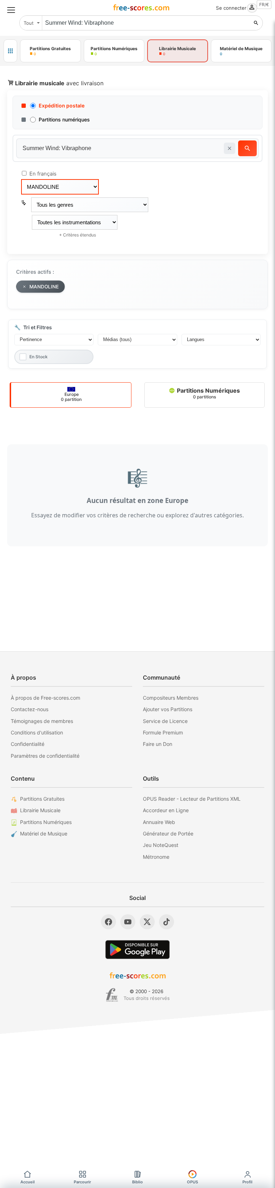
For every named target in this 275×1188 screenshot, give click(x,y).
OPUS (192, 1181)
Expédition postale (62, 105)
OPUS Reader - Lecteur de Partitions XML (192, 799)
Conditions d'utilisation (37, 732)
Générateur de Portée (168, 833)
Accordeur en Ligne (166, 810)
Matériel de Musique (43, 833)
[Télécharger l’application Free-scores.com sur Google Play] (137, 949)
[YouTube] (127, 921)
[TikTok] (166, 921)
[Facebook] (108, 921)
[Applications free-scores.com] (10, 50)
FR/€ (264, 4)
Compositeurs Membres (170, 698)
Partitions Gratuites (42, 799)
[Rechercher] (256, 23)
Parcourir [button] (82, 1181)
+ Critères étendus (77, 235)
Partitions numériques (64, 119)
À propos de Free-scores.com (45, 698)
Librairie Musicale (40, 810)
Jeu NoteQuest (160, 845)
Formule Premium (163, 732)
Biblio (137, 1181)
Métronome (156, 857)
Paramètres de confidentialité (45, 756)
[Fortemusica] (112, 995)
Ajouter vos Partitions (167, 709)
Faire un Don (157, 744)
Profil (247, 1181)
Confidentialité (27, 744)
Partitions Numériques (207, 393)
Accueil (27, 1181)
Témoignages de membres (42, 721)
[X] (147, 921)
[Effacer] (229, 148)
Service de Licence (165, 721)
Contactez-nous (29, 709)
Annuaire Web (159, 822)
